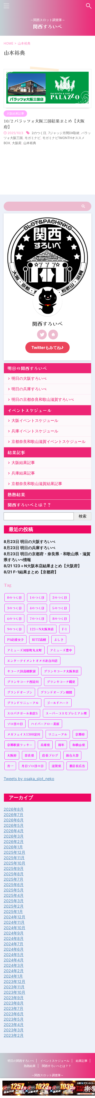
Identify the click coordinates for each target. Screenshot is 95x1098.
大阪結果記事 (23, 462)
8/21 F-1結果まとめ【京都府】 (31, 571)
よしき (59, 639)
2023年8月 (14, 1003)
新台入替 (72, 755)
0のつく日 (14, 597)
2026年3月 (14, 836)
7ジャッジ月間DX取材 (63, 133)
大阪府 (16, 143)
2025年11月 (14, 857)
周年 (61, 744)
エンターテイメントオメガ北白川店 (32, 660)
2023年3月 (14, 1030)
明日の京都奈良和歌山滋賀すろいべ (42, 399)
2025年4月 (14, 895)
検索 (82, 516)
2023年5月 (14, 1019)
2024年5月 (14, 954)
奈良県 (29, 755)
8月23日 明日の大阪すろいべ (29, 541)
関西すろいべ (47, 26)
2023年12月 (14, 981)
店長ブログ (50, 755)
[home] (53, 334)
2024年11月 (14, 922)
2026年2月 (14, 841)
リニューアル (57, 734)
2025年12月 (14, 852)
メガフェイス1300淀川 (23, 734)
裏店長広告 (77, 765)
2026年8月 (14, 809)
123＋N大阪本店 (42, 629)
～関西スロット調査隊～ (47, 1075)
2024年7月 (13, 943)
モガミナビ (32, 138)
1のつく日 (37, 597)
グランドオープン (19, 692)
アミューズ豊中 (61, 650)
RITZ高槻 (39, 639)
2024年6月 (14, 949)
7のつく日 (37, 618)
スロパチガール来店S (22, 713)
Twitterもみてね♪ (47, 347)
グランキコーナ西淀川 (23, 681)
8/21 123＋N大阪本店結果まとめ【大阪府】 (43, 565)
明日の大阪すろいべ (29, 378)
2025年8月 (14, 873)
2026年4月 (14, 830)
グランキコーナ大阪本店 (61, 671)
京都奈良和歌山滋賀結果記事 (36, 483)
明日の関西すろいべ (27, 368)
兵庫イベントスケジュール (34, 430)
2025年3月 (14, 900)
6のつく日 (14, 618)
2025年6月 (14, 884)
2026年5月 (14, 825)
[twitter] (42, 334)
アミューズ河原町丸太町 (24, 650)
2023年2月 (14, 1035)
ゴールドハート (58, 702)
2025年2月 (14, 906)
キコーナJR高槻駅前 (21, 671)
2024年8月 (14, 938)
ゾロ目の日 (15, 723)
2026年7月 (13, 814)
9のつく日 (14, 629)
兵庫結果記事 (23, 473)
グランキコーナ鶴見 (61, 681)
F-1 (64, 629)
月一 (10, 765)
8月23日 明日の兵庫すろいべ (29, 547)
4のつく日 (37, 608)
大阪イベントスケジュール (34, 420)
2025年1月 (13, 911)
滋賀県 (56, 765)
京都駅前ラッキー (19, 744)
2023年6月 (14, 1013)
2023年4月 (14, 1024)
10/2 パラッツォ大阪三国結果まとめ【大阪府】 (44, 124)
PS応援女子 (15, 639)
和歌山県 (78, 744)
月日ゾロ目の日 (32, 765)
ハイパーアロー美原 (45, 723)
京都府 (80, 734)
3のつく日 (14, 608)
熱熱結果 (16, 494)
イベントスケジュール (29, 410)
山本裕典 (29, 143)
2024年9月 (14, 933)
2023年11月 (14, 986)
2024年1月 (13, 976)
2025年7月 (13, 879)
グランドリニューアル (23, 702)
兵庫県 (45, 744)
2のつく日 (39, 133)
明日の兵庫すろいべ (29, 388)
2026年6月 (14, 820)
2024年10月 (14, 927)
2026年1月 (13, 846)
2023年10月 (14, 992)
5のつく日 (59, 608)
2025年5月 (14, 890)
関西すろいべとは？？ (29, 505)
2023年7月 (13, 1008)
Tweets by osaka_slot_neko (29, 778)
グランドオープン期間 (56, 692)
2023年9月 (14, 997)
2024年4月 (14, 960)
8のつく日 (59, 618)
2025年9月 (14, 868)
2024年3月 (14, 965)
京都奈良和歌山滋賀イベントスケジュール (48, 441)
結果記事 (16, 452)
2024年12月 (14, 916)
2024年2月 (14, 970)
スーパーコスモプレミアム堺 (66, 713)
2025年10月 (14, 863)
